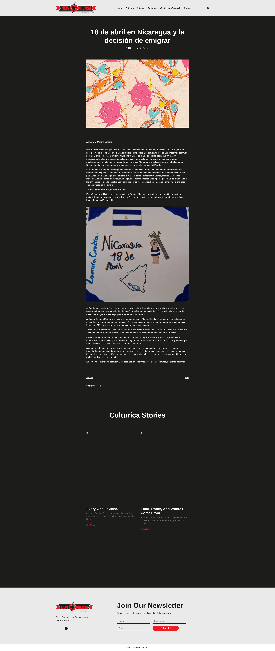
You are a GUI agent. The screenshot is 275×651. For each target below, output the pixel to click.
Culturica (152, 8)
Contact (187, 8)
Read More (90, 525)
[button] (217, 8)
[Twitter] (200, 8)
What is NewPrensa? (170, 8)
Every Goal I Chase (102, 509)
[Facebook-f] (204, 8)
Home (119, 8)
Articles (140, 8)
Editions (130, 8)
